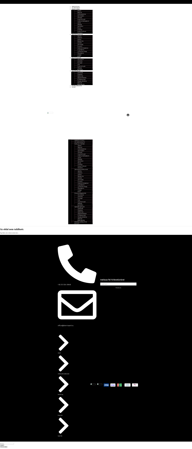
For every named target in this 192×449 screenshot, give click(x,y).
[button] (80, 113)
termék (2, 445)
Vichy (78, 56)
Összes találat (4, 446)
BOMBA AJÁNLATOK (77, 85)
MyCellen (80, 69)
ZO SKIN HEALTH (76, 7)
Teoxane (79, 33)
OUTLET (74, 87)
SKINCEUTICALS (76, 6)
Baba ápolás (80, 84)
